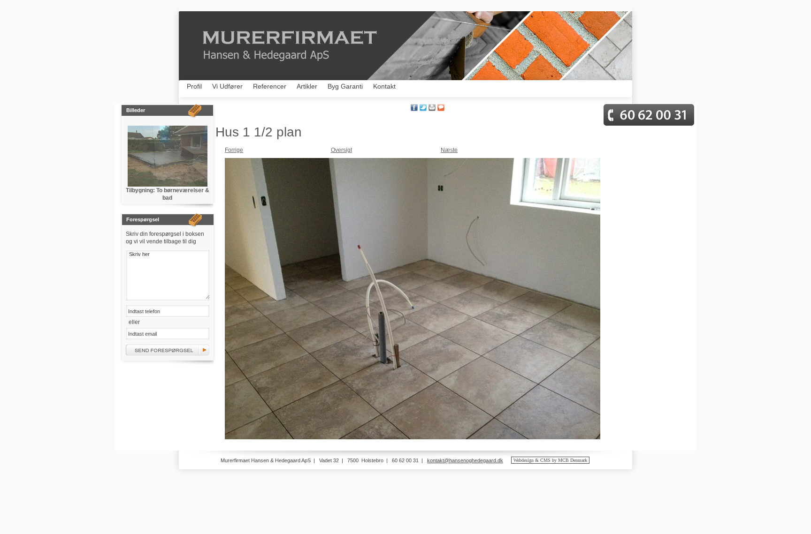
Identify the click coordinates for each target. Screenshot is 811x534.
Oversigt (341, 150)
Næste (449, 150)
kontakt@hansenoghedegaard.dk (465, 460)
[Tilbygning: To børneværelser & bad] (167, 156)
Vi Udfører (227, 86)
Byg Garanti (345, 86)
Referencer (269, 86)
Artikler (307, 86)
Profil (194, 86)
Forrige (234, 150)
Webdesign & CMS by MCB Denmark (550, 460)
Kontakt (384, 86)
